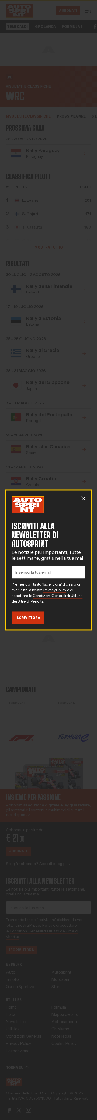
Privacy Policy (54, 589)
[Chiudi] (83, 498)
